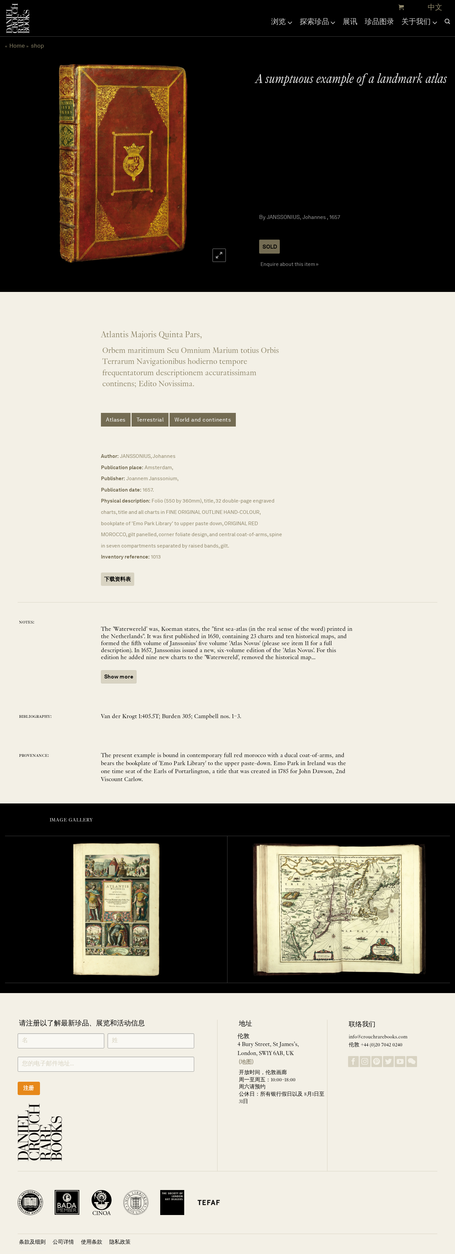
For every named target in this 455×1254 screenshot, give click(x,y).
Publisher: (113, 478)
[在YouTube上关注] (400, 1061)
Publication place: (122, 467)
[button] (400, 7)
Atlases (116, 420)
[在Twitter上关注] (388, 1061)
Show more (118, 676)
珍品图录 (379, 21)
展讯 (350, 21)
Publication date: (121, 490)
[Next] (215, 164)
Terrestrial (150, 420)
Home (17, 45)
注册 (28, 1088)
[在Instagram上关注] (365, 1061)
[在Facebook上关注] (353, 1061)
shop (37, 45)
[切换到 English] (418, 7)
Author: (110, 456)
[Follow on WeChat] (411, 1061)
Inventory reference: (125, 557)
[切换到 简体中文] (435, 7)
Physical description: (125, 501)
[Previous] (30, 164)
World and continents (203, 420)
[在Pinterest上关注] (376, 1061)
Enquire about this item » (289, 264)
